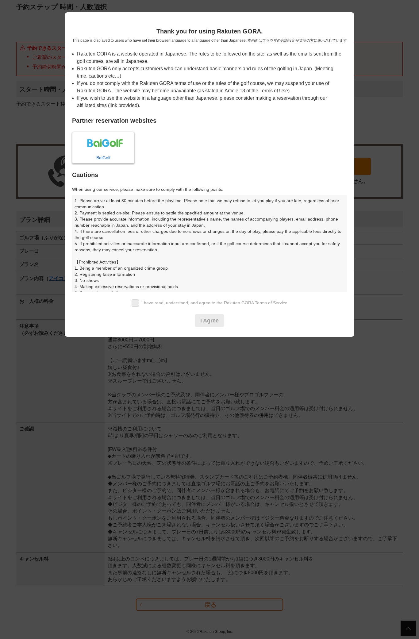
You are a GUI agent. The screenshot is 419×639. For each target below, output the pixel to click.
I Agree (209, 321)
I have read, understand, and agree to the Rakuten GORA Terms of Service (214, 302)
